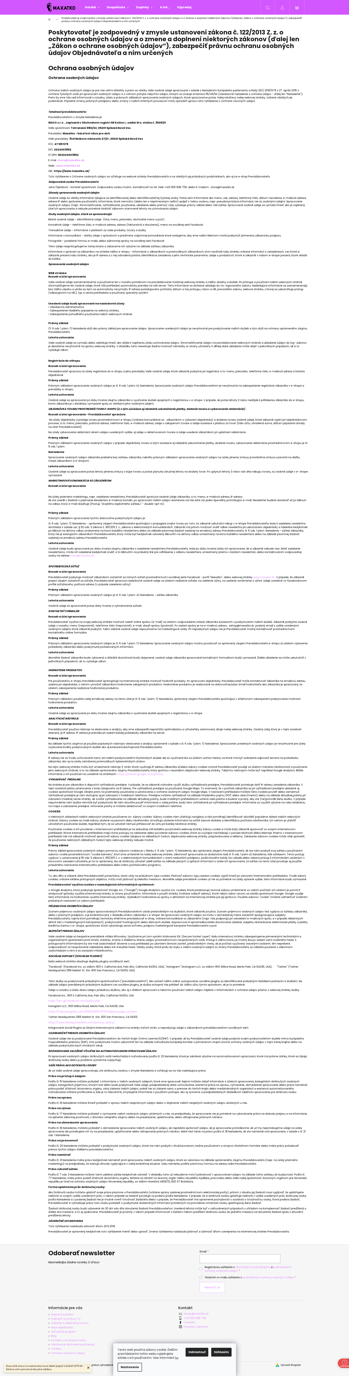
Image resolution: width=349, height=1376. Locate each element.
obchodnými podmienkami (252, 1267)
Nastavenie (130, 1367)
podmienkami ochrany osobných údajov (268, 1277)
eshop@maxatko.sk (196, 1314)
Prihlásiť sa (212, 1287)
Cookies (56, 1349)
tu (176, 1358)
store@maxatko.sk (82, 555)
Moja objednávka (62, 1327)
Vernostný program (63, 1331)
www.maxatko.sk (68, 166)
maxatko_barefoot (196, 1327)
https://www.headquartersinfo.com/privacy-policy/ (81, 1022)
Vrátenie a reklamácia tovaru (69, 1323)
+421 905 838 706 (195, 1318)
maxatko (189, 1322)
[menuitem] (92, 7)
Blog (53, 1336)
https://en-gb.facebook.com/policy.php (74, 1001)
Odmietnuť (197, 1352)
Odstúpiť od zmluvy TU (65, 1319)
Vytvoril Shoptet (290, 1365)
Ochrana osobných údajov (68, 1353)
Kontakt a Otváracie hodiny (68, 1340)
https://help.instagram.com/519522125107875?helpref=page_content (92, 1011)
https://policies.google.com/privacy (140, 774)
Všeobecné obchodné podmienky (73, 1344)
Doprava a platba (62, 1314)
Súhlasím (221, 1352)
